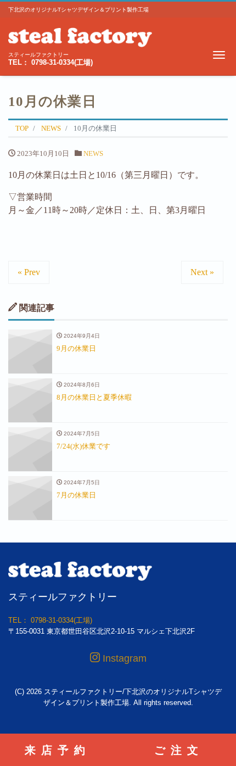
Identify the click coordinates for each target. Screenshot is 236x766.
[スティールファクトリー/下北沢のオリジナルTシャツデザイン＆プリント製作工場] (80, 36)
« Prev (29, 272)
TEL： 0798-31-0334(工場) (50, 62)
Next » (202, 272)
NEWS (93, 153)
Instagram (123, 658)
